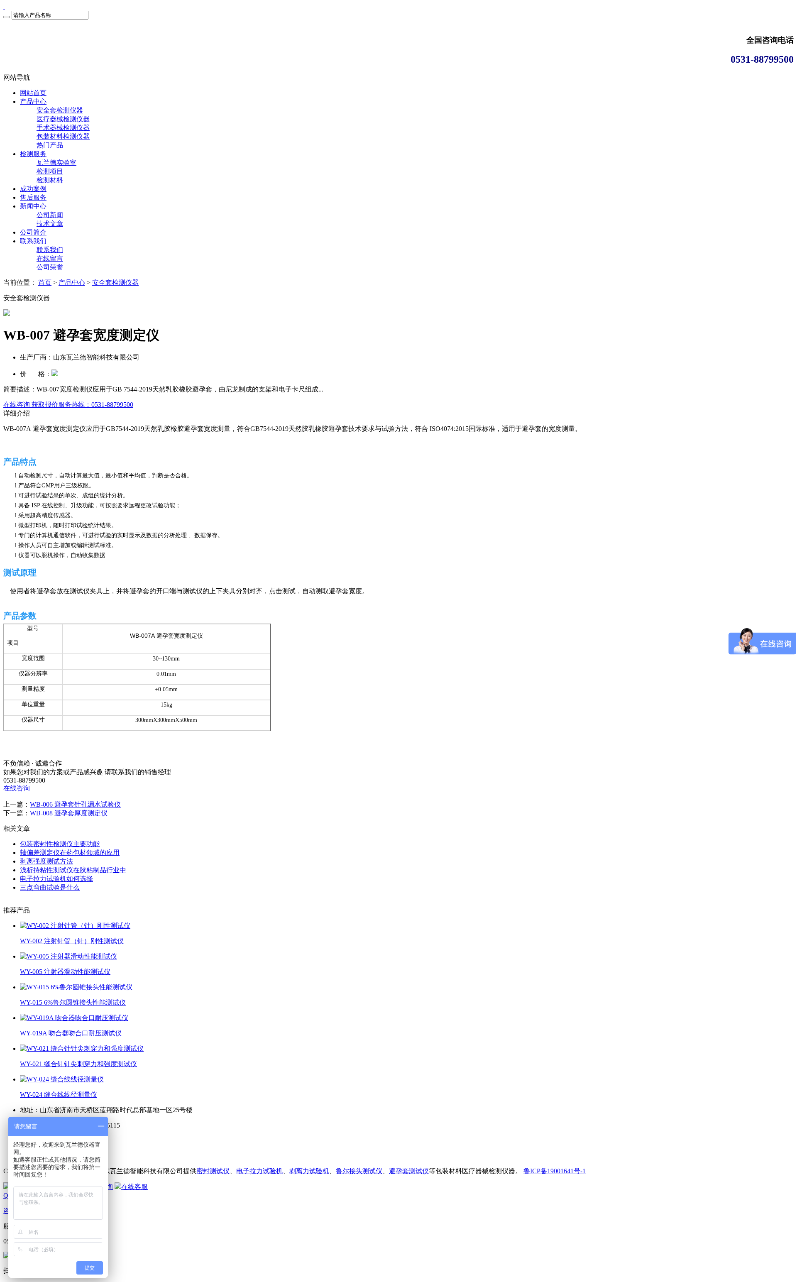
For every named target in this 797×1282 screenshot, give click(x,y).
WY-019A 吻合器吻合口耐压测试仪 (71, 1033)
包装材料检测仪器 (63, 136)
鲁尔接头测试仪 (359, 1170)
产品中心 (33, 101)
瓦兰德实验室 (56, 162)
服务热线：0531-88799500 (95, 404)
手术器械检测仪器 (63, 127)
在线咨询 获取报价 (30, 404)
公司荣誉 (50, 267)
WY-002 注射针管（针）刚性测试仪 (72, 940)
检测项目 (50, 171)
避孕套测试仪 (409, 1170)
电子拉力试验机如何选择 (56, 878)
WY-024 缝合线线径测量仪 (58, 1094)
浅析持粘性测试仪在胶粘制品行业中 (73, 869)
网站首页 (33, 92)
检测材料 (50, 179)
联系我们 (33, 241)
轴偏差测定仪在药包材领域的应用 (70, 852)
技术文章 (50, 223)
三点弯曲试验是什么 (50, 887)
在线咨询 (16, 788)
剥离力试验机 (309, 1170)
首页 (44, 282)
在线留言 (50, 258)
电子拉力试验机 (259, 1170)
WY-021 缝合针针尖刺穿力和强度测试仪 (78, 1063)
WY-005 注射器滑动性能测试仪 (65, 971)
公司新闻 (50, 214)
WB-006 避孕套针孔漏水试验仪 (75, 804)
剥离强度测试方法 (46, 861)
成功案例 (33, 188)
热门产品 (50, 145)
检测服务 (33, 153)
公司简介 (33, 232)
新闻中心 (33, 206)
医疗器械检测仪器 (63, 118)
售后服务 (33, 197)
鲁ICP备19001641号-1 (554, 1170)
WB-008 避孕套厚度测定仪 (69, 813)
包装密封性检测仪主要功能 (60, 843)
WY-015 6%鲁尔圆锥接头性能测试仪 (73, 1002)
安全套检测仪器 (60, 110)
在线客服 (134, 1186)
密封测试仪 (213, 1170)
